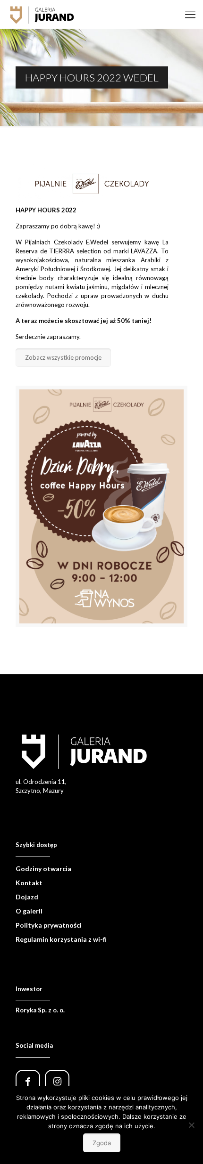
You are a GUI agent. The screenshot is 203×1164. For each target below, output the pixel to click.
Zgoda (102, 1143)
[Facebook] (30, 1082)
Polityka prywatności (49, 925)
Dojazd (27, 897)
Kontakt (29, 883)
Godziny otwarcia (43, 869)
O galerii (29, 911)
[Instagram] (59, 1082)
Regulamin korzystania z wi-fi (61, 939)
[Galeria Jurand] (42, 14)
